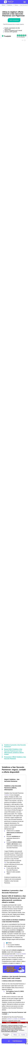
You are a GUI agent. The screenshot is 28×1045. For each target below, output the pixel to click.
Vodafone (7, 795)
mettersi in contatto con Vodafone (16, 1018)
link (5, 862)
